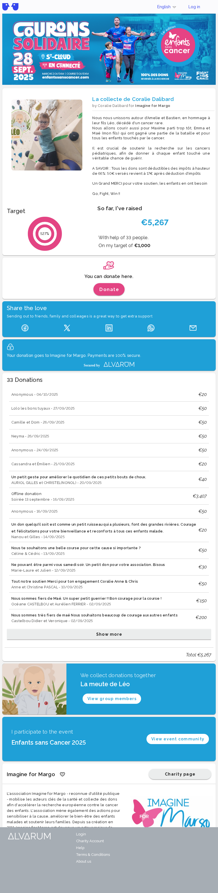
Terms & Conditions (93, 854)
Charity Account (90, 841)
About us (83, 861)
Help (80, 848)
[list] (109, 514)
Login (81, 834)
